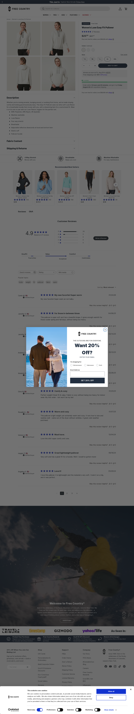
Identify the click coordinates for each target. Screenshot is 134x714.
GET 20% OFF (87, 380)
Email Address (75, 370)
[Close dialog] (105, 330)
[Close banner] (130, 689)
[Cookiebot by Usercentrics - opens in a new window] (13, 709)
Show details (109, 710)
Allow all (111, 691)
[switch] (60, 709)
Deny (111, 697)
